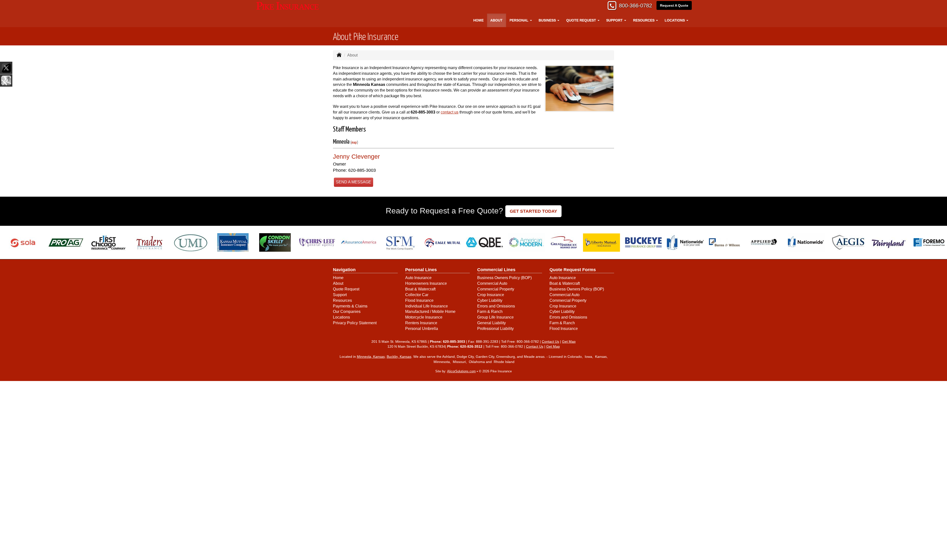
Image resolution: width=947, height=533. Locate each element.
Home (478, 20)
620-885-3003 (423, 112)
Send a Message (353, 182)
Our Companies (347, 311)
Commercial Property (495, 289)
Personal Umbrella (421, 328)
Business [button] (548, 20)
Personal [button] (519, 20)
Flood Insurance (419, 300)
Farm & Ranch (490, 311)
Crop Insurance (490, 295)
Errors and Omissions (496, 306)
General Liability (491, 323)
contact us (449, 112)
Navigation (344, 269)
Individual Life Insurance (426, 306)
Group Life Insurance (495, 317)
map (354, 142)
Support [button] (615, 20)
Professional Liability (495, 328)
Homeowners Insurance (426, 283)
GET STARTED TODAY (533, 211)
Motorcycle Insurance (423, 317)
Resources (342, 300)
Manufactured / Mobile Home (430, 311)
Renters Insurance (421, 323)
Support (340, 295)
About (496, 20)
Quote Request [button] (581, 20)
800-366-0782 (635, 5)
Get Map (569, 341)
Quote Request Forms (572, 269)
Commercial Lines (496, 269)
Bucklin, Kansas (399, 357)
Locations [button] (675, 20)
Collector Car (416, 295)
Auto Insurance (418, 278)
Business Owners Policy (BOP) (504, 278)
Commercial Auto (492, 283)
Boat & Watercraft (420, 289)
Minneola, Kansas (371, 357)
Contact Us (550, 341)
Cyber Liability (489, 300)
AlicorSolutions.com (461, 371)
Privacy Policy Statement (355, 323)
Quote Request (346, 289)
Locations (341, 317)
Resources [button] (644, 20)
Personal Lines (421, 269)
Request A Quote (674, 5)
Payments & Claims (350, 306)
